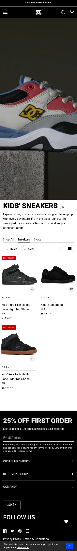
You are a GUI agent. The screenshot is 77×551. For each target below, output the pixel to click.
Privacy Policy (46, 448)
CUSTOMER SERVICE (16, 461)
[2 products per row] (69, 248)
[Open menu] (5, 12)
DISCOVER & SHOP (15, 474)
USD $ (10, 505)
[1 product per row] (64, 248)
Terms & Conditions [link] (36, 539)
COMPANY (10, 487)
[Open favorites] (66, 521)
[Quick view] (32, 289)
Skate (37, 239)
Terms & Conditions (62, 444)
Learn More (23, 547)
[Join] (68, 438)
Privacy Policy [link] (12, 539)
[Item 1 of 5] (19, 275)
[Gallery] (19, 275)
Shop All (8, 239)
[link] (5, 531)
